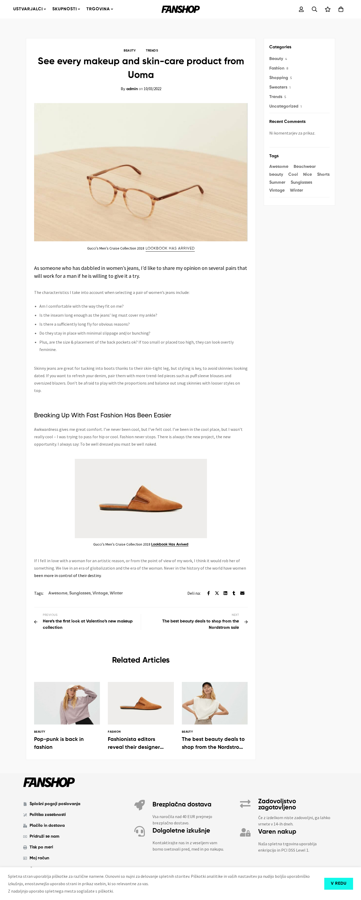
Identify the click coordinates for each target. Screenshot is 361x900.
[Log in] (301, 9)
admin (129, 89)
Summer (277, 183)
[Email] (242, 593)
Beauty (130, 50)
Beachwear (305, 167)
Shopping (278, 78)
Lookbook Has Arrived (169, 544)
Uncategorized (283, 106)
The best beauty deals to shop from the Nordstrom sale (213, 747)
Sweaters (278, 87)
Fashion (276, 68)
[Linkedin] (225, 593)
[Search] (314, 9)
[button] (170, 249)
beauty (276, 175)
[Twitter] (217, 593)
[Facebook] (208, 593)
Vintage (100, 593)
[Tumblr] (234, 593)
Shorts (323, 175)
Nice (307, 175)
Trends (152, 50)
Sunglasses (80, 593)
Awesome (57, 593)
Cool (293, 175)
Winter (116, 593)
